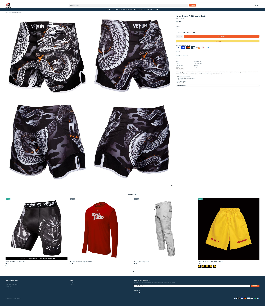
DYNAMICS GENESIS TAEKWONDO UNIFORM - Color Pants (23, 261)
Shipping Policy (9, 282)
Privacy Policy (9, 286)
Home (6, 12)
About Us (72, 282)
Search (193, 5)
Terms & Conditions (10, 288)
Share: (178, 51)
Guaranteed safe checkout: (183, 45)
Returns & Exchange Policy (11, 284)
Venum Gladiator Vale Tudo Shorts (143, 261)
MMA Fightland (8, 5)
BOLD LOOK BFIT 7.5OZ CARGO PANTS (81, 261)
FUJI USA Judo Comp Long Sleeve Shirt (209, 261)
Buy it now (218, 41)
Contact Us (72, 284)
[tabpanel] (36, 233)
